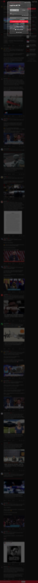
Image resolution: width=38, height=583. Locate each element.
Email (15, 10)
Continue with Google (19, 26)
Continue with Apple (19, 29)
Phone (24, 10)
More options (19, 32)
